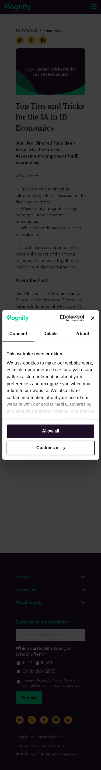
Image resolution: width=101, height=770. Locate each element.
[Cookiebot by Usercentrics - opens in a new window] (63, 318)
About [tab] (82, 334)
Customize (47, 448)
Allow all (50, 431)
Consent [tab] (18, 334)
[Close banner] (93, 318)
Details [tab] (50, 334)
